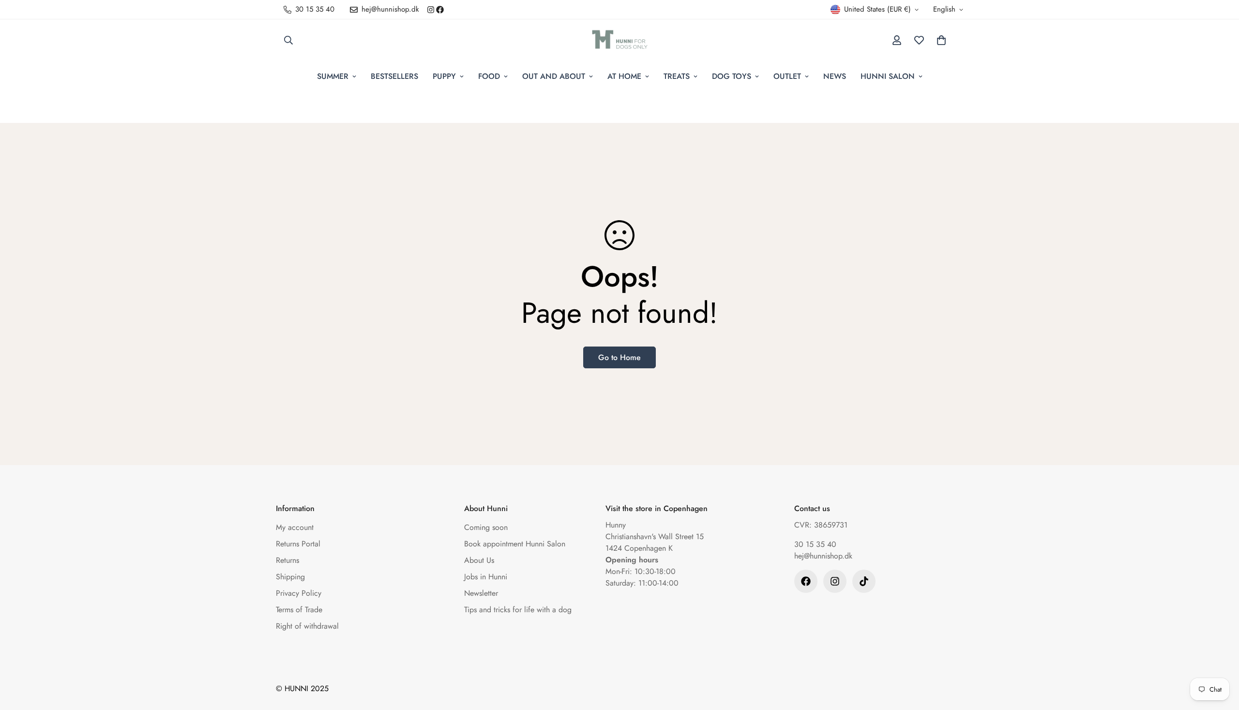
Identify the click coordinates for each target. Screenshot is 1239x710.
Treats (677, 76)
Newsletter (481, 593)
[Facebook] (440, 10)
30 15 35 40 (815, 544)
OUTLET (787, 76)
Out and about (553, 76)
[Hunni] (619, 40)
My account (295, 527)
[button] (941, 40)
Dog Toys (731, 76)
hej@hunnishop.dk (823, 555)
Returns (287, 560)
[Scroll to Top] (1220, 657)
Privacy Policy (298, 593)
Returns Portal (298, 543)
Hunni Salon (888, 76)
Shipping (290, 576)
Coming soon (486, 527)
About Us (479, 560)
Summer (332, 76)
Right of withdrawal (307, 626)
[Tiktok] (864, 581)
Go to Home (619, 357)
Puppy (444, 76)
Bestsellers (394, 76)
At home (624, 76)
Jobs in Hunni (485, 576)
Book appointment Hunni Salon (514, 543)
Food (489, 76)
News (834, 76)
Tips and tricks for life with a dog (518, 609)
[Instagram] (431, 10)
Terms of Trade (299, 609)
